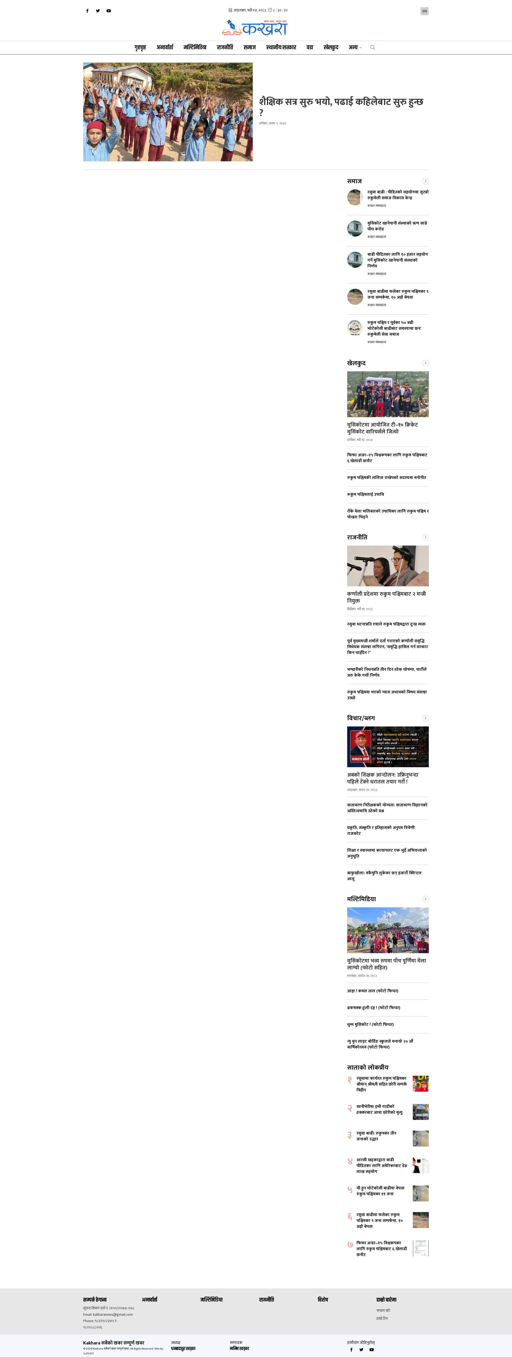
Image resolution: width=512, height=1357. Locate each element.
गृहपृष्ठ (140, 47)
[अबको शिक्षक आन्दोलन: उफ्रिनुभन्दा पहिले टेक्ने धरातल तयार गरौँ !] (388, 746)
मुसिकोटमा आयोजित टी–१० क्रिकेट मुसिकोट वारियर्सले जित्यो (382, 428)
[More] (425, 180)
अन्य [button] (353, 47)
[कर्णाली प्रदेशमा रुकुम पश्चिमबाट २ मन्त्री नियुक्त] (388, 566)
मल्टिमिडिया (195, 47)
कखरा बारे (383, 1310)
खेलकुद (331, 47)
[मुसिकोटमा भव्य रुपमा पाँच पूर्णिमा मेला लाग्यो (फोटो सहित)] (388, 930)
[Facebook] (87, 11)
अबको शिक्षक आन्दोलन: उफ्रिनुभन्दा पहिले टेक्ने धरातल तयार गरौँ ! (382, 778)
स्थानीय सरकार (281, 47)
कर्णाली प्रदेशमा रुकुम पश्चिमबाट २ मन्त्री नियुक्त (386, 597)
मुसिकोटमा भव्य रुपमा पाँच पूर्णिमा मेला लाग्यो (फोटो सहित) (386, 964)
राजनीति (225, 47)
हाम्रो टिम (382, 1318)
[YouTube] (109, 11)
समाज (250, 47)
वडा (310, 47)
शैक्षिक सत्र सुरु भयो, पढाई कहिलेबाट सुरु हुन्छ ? (341, 107)
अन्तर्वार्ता (165, 47)
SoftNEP (88, 1353)
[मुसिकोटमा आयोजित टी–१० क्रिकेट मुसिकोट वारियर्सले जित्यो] (388, 394)
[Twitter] (98, 11)
